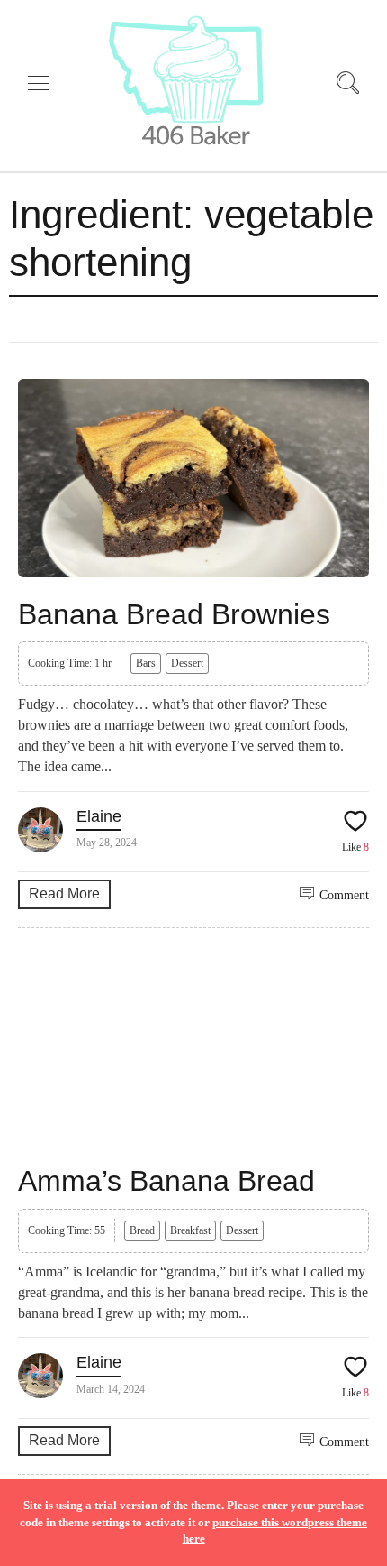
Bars (146, 663)
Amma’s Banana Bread (166, 1181)
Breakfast (190, 1230)
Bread (142, 1230)
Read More (64, 893)
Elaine (99, 816)
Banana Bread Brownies (174, 614)
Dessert (187, 663)
